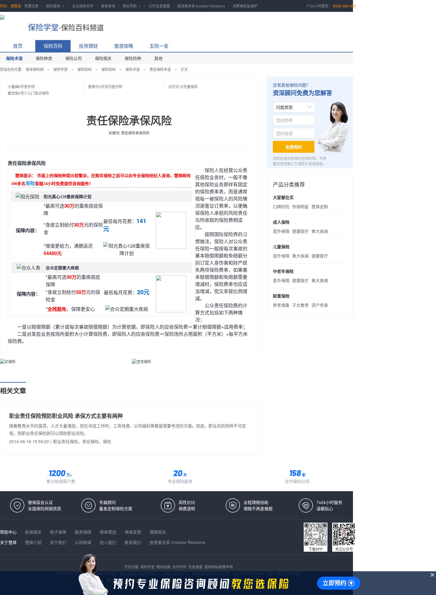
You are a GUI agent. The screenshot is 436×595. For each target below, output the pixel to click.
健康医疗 (300, 231)
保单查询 (108, 5)
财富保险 (281, 296)
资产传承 (319, 305)
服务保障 (84, 532)
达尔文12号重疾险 (183, 87)
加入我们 (108, 542)
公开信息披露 (159, 5)
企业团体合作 (82, 5)
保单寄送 (108, 532)
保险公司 (73, 58)
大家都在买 (283, 197)
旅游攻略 (123, 45)
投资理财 (88, 45)
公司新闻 (84, 542)
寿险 (30, 183)
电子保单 (59, 532)
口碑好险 (281, 206)
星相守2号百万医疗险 (105, 87)
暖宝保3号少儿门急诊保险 (28, 93)
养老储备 (281, 305)
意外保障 (281, 231)
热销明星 (300, 206)
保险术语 (14, 58)
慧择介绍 (34, 542)
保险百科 (53, 45)
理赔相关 (157, 532)
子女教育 (300, 305)
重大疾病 (319, 231)
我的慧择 (55, 5)
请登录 (15, 5)
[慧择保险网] (11, 24)
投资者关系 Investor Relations (201, 5)
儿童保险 (281, 246)
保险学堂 (43, 26)
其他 (158, 58)
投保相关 (34, 532)
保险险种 (133, 58)
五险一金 (158, 45)
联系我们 (133, 542)
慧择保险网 (35, 69)
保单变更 (133, 532)
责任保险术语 (160, 69)
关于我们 (59, 542)
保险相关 (103, 58)
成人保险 (281, 222)
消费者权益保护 (245, 5)
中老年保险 (283, 271)
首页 (18, 45)
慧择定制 (319, 206)
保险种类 (44, 58)
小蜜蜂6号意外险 (21, 87)
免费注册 (31, 5)
